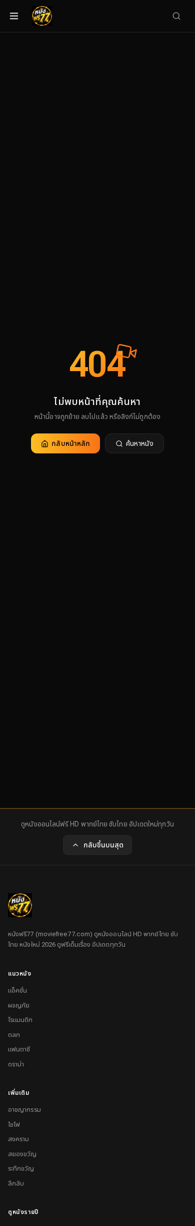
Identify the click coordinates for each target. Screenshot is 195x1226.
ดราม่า (16, 1064)
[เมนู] (14, 16)
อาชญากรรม (24, 1109)
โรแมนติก (20, 1019)
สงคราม (18, 1139)
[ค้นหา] (176, 16)
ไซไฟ (14, 1124)
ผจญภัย (19, 1005)
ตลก (14, 1034)
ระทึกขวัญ (21, 1168)
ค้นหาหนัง (140, 443)
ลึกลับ (16, 1183)
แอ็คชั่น (17, 990)
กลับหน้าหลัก (71, 443)
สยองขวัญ (22, 1154)
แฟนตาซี (19, 1049)
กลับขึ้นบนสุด (104, 845)
